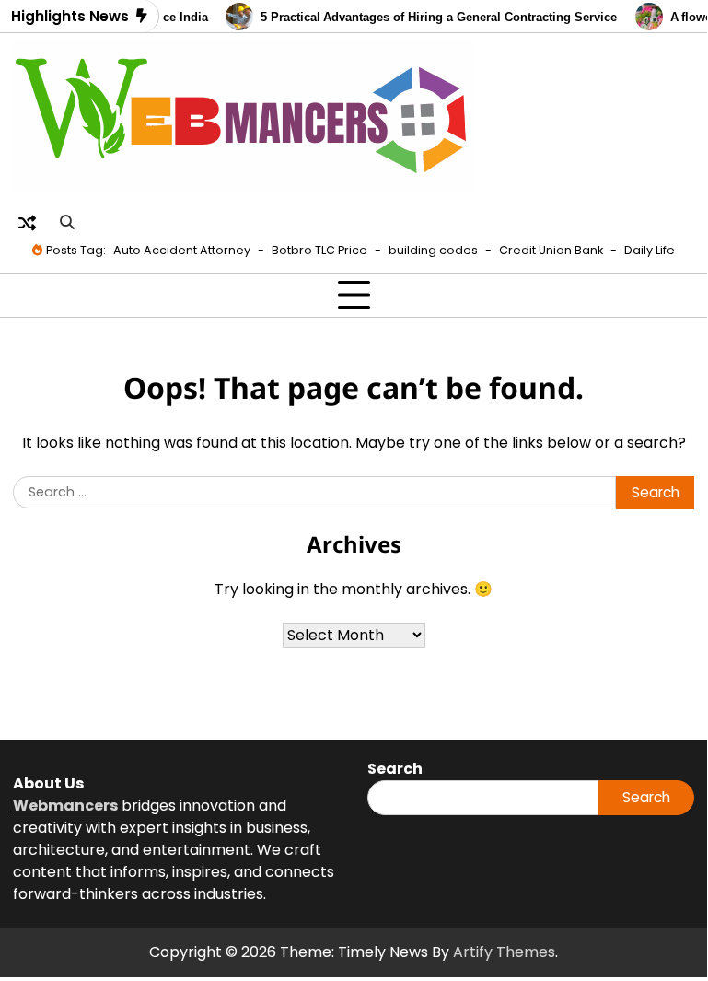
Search (646, 797)
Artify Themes (504, 952)
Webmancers (65, 805)
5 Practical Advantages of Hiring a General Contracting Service (434, 17)
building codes (433, 250)
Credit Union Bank (551, 250)
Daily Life (649, 250)
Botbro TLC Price (319, 250)
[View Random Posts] (27, 223)
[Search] (66, 223)
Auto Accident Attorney (181, 250)
